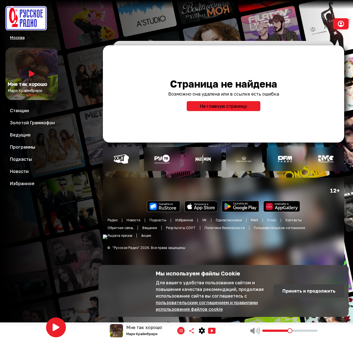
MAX (254, 220)
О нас (271, 220)
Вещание (149, 228)
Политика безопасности (225, 228)
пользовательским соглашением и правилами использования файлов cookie (207, 306)
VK (204, 220)
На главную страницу (223, 106)
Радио (112, 220)
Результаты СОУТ (181, 228)
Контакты (293, 220)
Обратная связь (120, 228)
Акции (146, 235)
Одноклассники (229, 220)
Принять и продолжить (308, 291)
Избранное (184, 220)
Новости (133, 220)
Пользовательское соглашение (279, 228)
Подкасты (157, 220)
